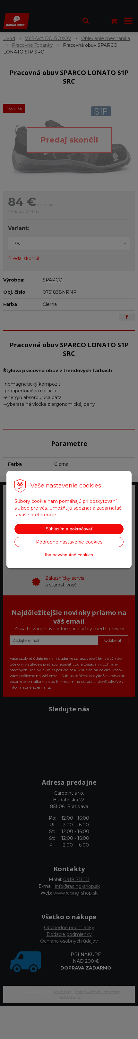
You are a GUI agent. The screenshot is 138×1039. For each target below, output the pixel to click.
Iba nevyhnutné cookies (69, 554)
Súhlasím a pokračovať (69, 528)
